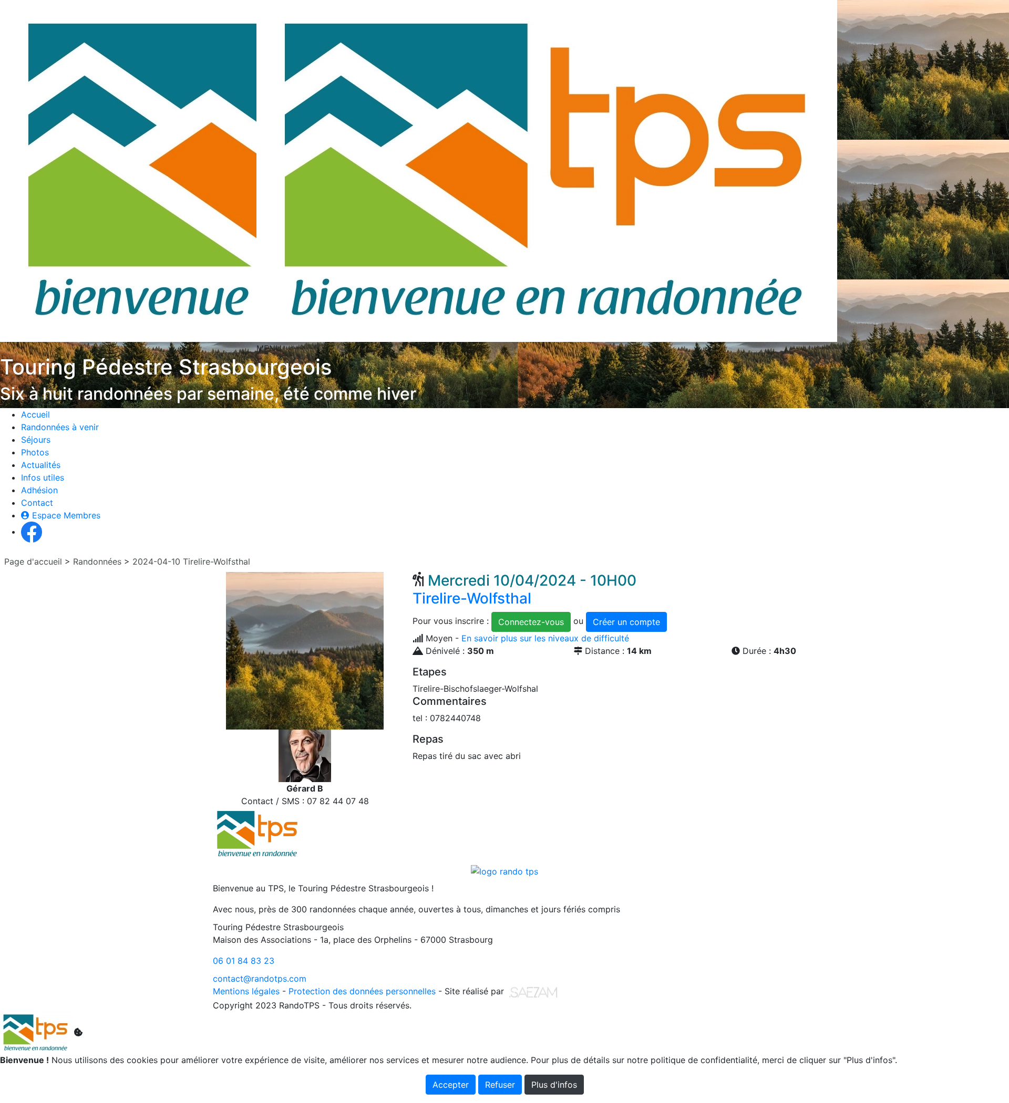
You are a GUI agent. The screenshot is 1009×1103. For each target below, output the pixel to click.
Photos (35, 452)
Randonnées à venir (60, 427)
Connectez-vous (531, 622)
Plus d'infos (554, 1084)
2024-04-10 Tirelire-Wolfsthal (191, 561)
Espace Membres (64, 515)
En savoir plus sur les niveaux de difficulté (545, 638)
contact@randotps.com (259, 978)
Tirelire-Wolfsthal (524, 589)
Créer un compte (626, 622)
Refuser (500, 1084)
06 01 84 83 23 (243, 960)
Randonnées (97, 561)
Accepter (451, 1084)
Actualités (40, 465)
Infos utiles (42, 477)
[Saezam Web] (533, 991)
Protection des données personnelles (362, 991)
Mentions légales (246, 991)
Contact (37, 502)
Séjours (35, 439)
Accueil (35, 414)
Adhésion (39, 490)
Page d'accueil (33, 561)
